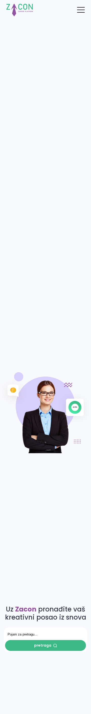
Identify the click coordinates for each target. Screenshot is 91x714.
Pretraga (42, 645)
